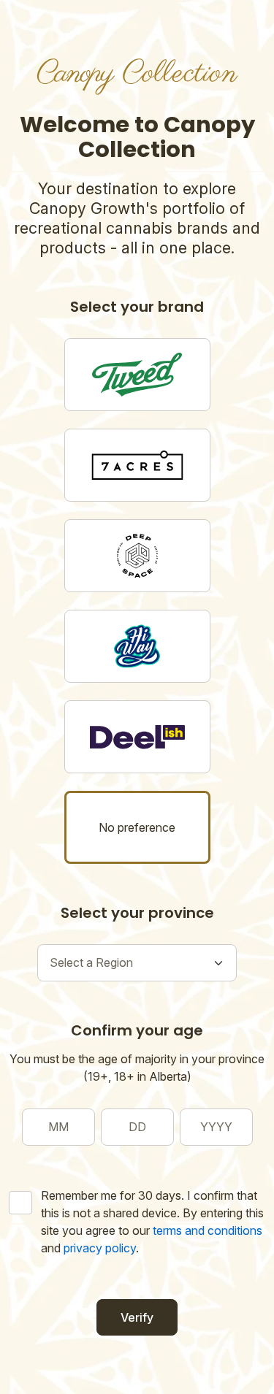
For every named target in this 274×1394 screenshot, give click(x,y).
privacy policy (100, 1248)
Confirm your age (137, 1030)
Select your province (137, 913)
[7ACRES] (137, 465)
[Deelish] (137, 736)
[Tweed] (137, 374)
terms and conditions (207, 1230)
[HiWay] (137, 646)
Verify (137, 1317)
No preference (137, 827)
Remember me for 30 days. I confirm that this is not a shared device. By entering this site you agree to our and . (152, 1221)
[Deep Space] (137, 555)
